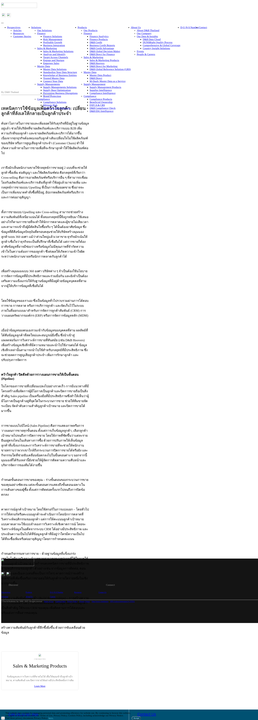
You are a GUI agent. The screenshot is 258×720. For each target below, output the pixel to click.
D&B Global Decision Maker (105, 51)
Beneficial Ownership (101, 102)
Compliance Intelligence (103, 93)
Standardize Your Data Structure (60, 72)
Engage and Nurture (53, 60)
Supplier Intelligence (101, 90)
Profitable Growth (52, 42)
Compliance (43, 99)
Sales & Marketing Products (104, 60)
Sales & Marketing (47, 48)
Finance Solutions (52, 36)
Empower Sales (51, 63)
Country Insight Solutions (156, 48)
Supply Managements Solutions (60, 87)
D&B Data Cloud (152, 39)
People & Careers (146, 54)
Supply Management (94, 84)
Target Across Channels (55, 57)
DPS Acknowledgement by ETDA (122, 601)
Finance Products (99, 39)
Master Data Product (100, 75)
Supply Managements (48, 84)
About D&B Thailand (148, 30)
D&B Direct (96, 78)
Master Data (43, 66)
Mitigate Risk (50, 105)
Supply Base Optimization (57, 90)
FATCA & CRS (97, 105)
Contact (203, 27)
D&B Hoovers (97, 63)
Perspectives (13, 27)
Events (140, 51)
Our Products (90, 30)
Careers (52, 597)
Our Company (144, 33)
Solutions (36, 27)
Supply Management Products (105, 87)
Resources (18, 33)
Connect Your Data (53, 81)
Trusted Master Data (53, 78)
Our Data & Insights (147, 36)
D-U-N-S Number (189, 27)
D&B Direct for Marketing (104, 66)
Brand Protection (52, 96)
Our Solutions (44, 30)
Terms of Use (48, 601)
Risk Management (52, 39)
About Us (136, 27)
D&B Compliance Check (103, 108)
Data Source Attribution (100, 601)
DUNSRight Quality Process (157, 42)
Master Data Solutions (55, 69)
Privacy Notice (84, 601)
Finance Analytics (99, 36)
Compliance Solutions (54, 102)
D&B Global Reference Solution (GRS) (110, 69)
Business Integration (54, 45)
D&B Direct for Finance (102, 54)
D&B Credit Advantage (102, 48)
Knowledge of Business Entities (60, 75)
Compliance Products (101, 99)
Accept (136, 718)
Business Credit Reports (102, 45)
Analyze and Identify (54, 54)
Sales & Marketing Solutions (58, 51)
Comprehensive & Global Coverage (161, 45)
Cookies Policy (60, 601)
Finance (41, 33)
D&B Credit (96, 42)
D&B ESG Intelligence (101, 111)
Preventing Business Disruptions (60, 93)
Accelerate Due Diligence (56, 108)
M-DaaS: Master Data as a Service (108, 81)
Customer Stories (22, 36)
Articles (17, 30)
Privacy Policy (72, 601)
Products (82, 27)
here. (51, 718)
